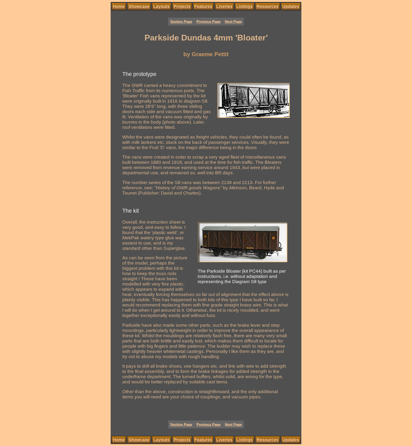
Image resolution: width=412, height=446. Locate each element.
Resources (267, 6)
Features (203, 6)
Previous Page (208, 22)
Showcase (139, 6)
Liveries (224, 6)
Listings (244, 6)
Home (119, 6)
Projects (182, 6)
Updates (290, 6)
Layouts (161, 6)
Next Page (233, 22)
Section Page (181, 22)
